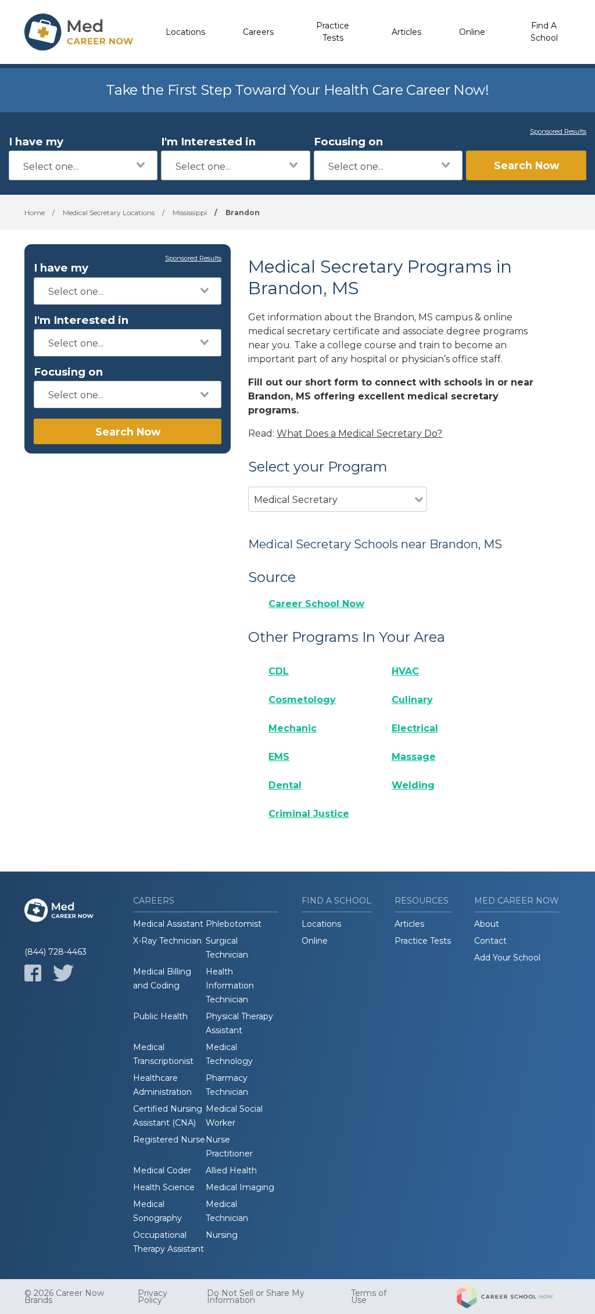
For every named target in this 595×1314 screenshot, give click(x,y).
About (486, 924)
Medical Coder (162, 1170)
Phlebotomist (233, 924)
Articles (406, 32)
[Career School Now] (514, 1296)
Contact (490, 940)
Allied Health (231, 1170)
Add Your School (507, 957)
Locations (185, 32)
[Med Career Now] (79, 32)
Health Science (164, 1187)
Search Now (526, 165)
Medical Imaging (240, 1187)
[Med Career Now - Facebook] (32, 973)
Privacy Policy (152, 1297)
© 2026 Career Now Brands (64, 1297)
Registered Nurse (169, 1139)
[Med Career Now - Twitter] (63, 973)
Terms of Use (368, 1297)
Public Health (160, 1016)
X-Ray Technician (167, 940)
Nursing (222, 1235)
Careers (258, 32)
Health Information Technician (230, 985)
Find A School (544, 31)
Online (472, 32)
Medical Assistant (168, 924)
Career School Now (316, 603)
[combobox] (83, 165)
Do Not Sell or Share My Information (255, 1297)
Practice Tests (332, 31)
